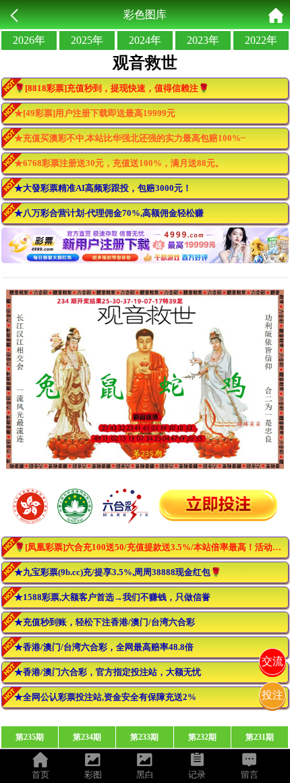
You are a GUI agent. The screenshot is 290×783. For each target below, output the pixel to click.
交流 (272, 661)
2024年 (145, 40)
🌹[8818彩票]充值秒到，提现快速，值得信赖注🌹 (111, 88)
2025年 (87, 40)
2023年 (203, 40)
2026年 (29, 40)
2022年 (261, 40)
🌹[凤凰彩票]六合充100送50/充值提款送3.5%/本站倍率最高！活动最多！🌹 (151, 547)
